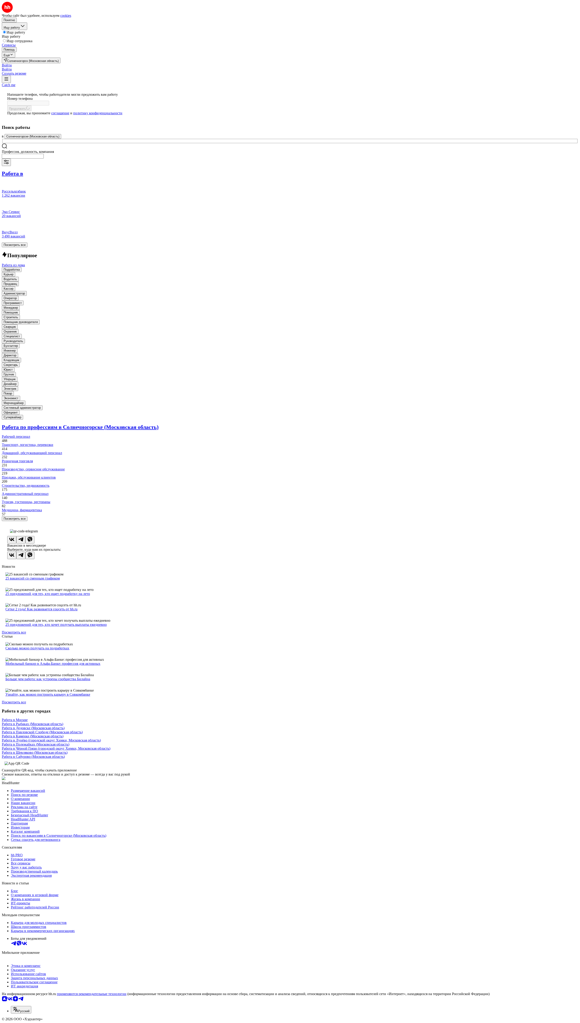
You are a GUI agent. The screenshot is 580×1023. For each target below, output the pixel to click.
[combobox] (23, 156)
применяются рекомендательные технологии (91, 994)
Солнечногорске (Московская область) (32, 136)
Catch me (8, 85)
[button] (7, 65)
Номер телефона (20, 98)
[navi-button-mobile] (6, 79)
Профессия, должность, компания (28, 152)
